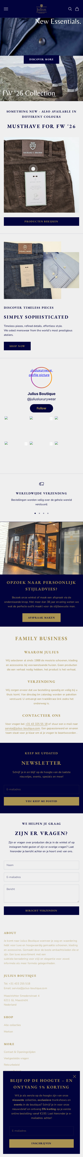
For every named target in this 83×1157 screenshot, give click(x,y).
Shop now (17, 346)
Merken (8, 1031)
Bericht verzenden (41, 910)
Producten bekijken (41, 221)
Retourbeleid (11, 1065)
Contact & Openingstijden (20, 1052)
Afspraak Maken (41, 617)
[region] (41, 494)
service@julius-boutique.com (22, 728)
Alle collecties (12, 1025)
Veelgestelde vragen (16, 1058)
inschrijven (41, 1143)
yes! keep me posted (41, 801)
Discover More (41, 59)
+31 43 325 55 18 (36, 724)
